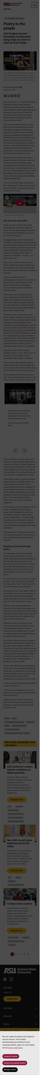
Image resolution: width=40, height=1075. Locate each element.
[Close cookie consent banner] (35, 1036)
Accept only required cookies (14, 1063)
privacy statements (15, 1048)
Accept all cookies (10, 1056)
